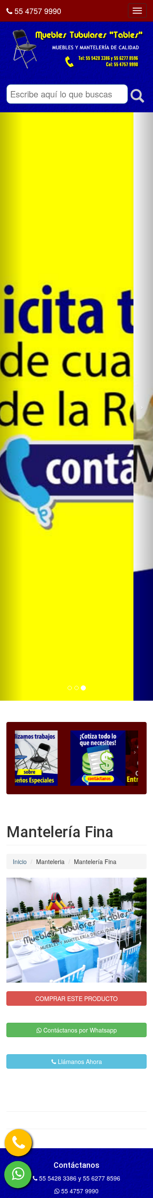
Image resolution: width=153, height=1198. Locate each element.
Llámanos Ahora (79, 1061)
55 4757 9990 (36, 10)
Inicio (20, 861)
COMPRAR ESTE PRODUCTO (76, 998)
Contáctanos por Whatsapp (79, 1030)
